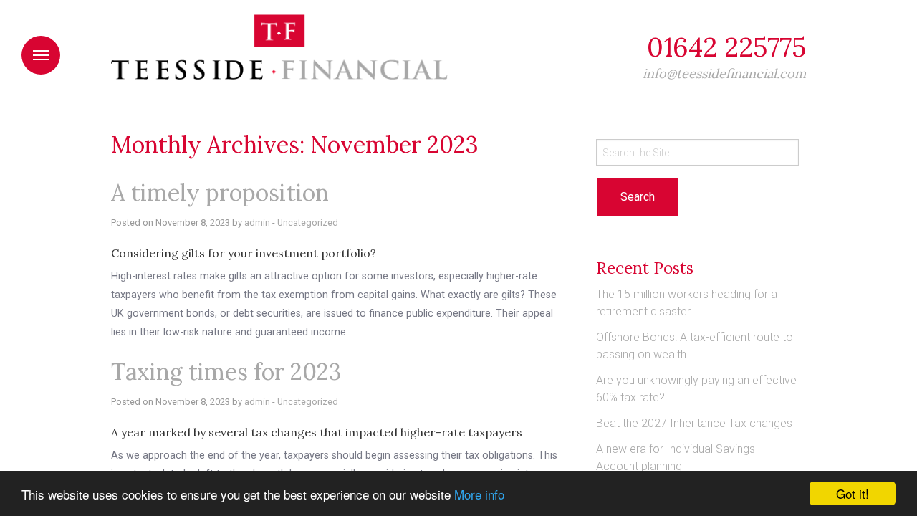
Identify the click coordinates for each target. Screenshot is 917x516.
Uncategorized (307, 222)
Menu (40, 55)
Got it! (852, 493)
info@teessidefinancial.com (724, 73)
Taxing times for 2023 (226, 371)
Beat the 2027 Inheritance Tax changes (694, 423)
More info (479, 494)
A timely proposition (220, 192)
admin (257, 222)
